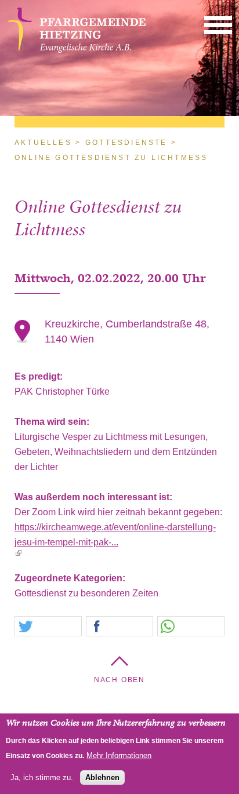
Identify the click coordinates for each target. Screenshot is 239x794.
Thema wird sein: (53, 422)
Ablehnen (102, 777)
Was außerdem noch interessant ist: (95, 497)
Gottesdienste (126, 143)
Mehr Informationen (118, 755)
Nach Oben (119, 680)
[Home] (77, 49)
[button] (218, 24)
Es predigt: (40, 376)
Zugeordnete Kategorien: (71, 578)
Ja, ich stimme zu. (41, 777)
